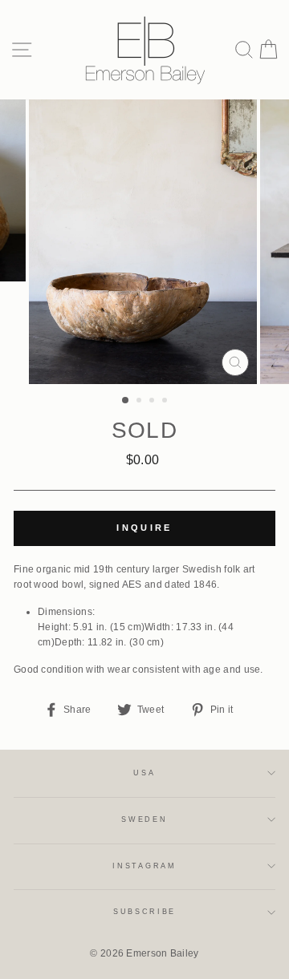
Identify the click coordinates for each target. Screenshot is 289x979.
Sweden (144, 819)
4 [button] (166, 402)
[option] (144, 241)
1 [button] (126, 401)
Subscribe (144, 912)
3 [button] (153, 402)
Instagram (144, 866)
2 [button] (140, 402)
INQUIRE (144, 527)
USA (144, 773)
